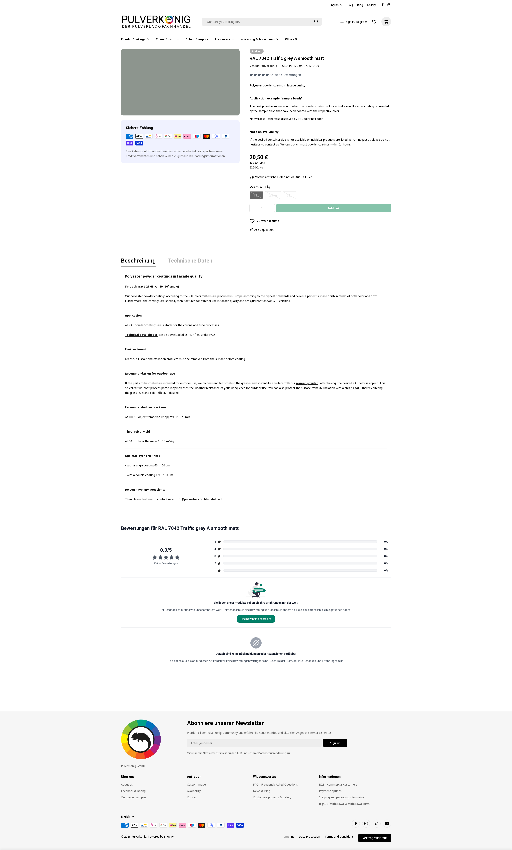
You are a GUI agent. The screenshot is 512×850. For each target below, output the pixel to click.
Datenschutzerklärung (272, 753)
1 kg (258, 196)
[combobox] (262, 22)
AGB (239, 753)
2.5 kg (275, 196)
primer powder (307, 383)
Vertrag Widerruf (374, 838)
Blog (360, 5)
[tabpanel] (256, 387)
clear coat (352, 388)
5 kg (291, 196)
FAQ (350, 5)
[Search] (316, 21)
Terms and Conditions (339, 836)
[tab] (138, 262)
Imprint (289, 836)
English (334, 4)
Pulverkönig (268, 66)
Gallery (371, 5)
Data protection (309, 836)
